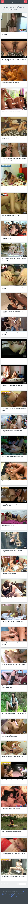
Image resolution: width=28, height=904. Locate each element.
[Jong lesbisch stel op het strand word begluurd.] (14, 604)
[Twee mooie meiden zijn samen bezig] (14, 165)
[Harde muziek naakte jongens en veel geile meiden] (14, 742)
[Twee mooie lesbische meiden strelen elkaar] (14, 339)
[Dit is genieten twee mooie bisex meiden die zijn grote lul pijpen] (14, 244)
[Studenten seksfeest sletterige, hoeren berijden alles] (14, 118)
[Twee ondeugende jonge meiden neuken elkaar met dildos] (14, 13)
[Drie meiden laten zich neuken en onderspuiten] (14, 860)
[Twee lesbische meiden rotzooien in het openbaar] (14, 415)
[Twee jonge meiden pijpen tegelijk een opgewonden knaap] (14, 487)
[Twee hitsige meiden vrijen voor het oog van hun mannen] (14, 392)
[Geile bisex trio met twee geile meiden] (14, 89)
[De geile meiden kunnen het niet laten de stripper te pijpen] (14, 222)
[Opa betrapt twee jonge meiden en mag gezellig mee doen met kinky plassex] (14, 143)
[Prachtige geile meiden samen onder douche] (14, 463)
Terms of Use (18, 893)
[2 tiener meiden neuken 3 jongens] (14, 66)
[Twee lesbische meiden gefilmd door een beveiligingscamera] (14, 532)
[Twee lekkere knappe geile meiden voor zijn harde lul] (14, 265)
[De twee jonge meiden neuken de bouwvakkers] (14, 763)
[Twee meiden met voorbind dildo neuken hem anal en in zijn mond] (14, 671)
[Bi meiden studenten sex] (14, 511)
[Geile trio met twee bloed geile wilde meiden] (14, 366)
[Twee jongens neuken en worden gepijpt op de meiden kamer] (14, 838)
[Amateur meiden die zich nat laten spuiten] (14, 437)
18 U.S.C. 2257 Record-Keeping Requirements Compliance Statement (14, 894)
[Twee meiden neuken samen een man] (14, 786)
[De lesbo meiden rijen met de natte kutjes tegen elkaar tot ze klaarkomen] (14, 40)
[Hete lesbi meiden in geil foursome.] (14, 194)
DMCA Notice (10, 893)
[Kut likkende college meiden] (14, 557)
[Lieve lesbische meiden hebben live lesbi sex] (14, 580)
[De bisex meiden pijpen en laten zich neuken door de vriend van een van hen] (14, 720)
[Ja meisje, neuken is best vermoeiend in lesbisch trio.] (14, 649)
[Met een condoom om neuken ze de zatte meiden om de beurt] (14, 692)
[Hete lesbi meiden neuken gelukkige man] (14, 815)
